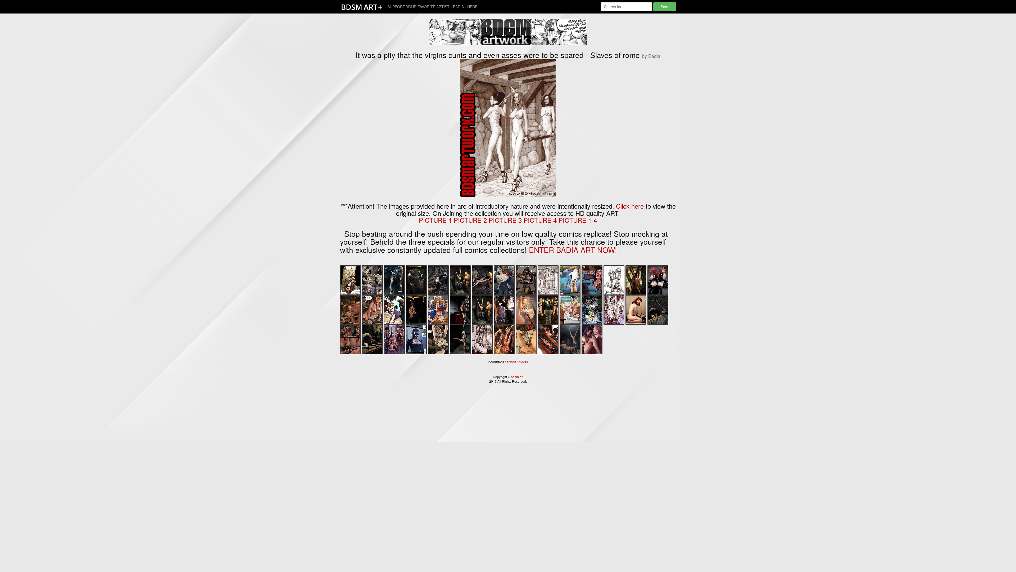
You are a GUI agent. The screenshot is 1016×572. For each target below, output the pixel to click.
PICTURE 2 (470, 220)
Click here (630, 206)
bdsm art (516, 376)
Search (666, 6)
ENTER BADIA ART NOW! (573, 249)
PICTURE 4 (540, 220)
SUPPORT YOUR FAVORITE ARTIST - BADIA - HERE (432, 6)
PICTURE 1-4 (578, 220)
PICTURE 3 (505, 220)
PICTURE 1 (435, 220)
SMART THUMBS (517, 361)
